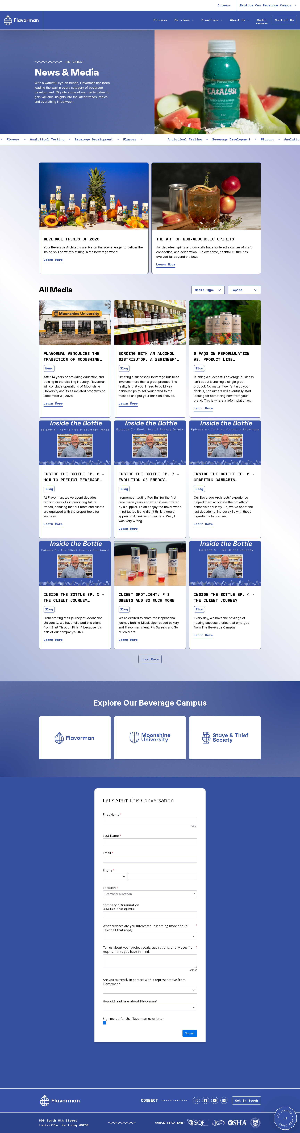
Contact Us (284, 20)
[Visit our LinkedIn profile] (223, 1100)
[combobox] (208, 290)
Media (261, 20)
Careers (224, 5)
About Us (237, 20)
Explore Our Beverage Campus (265, 5)
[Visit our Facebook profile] (205, 1100)
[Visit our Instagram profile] (196, 1100)
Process (160, 20)
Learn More (53, 259)
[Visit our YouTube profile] (214, 1100)
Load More (150, 659)
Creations (210, 20)
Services (182, 20)
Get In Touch (246, 1100)
